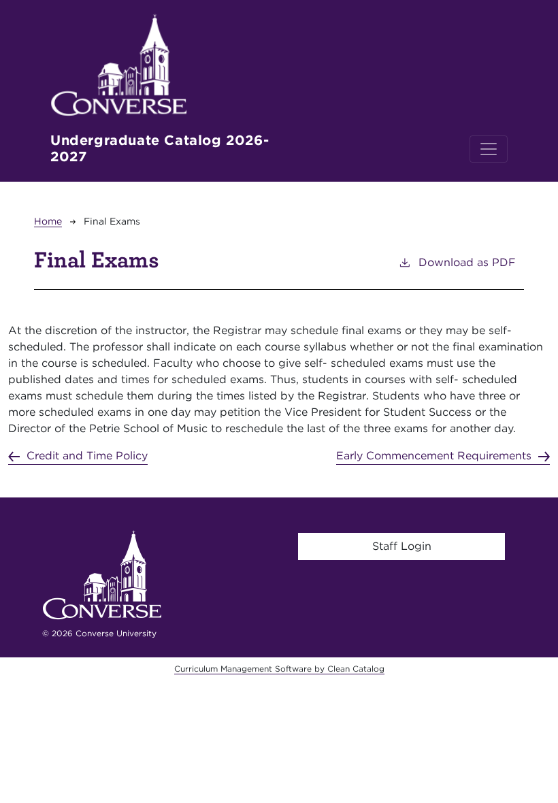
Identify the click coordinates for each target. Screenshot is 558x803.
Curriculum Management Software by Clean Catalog (279, 668)
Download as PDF (467, 262)
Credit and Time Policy (87, 455)
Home (48, 221)
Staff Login (401, 546)
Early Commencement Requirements (433, 455)
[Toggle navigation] (489, 149)
